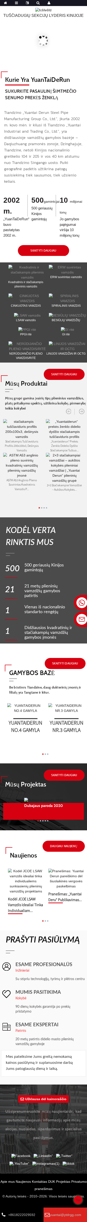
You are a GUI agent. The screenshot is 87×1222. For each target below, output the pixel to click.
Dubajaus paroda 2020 (43, 805)
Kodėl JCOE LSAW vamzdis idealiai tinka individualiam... (25, 902)
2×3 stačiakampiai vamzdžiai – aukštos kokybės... (64, 487)
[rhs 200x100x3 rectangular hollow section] (21, 429)
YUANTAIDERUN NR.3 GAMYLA (66, 725)
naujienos (23, 855)
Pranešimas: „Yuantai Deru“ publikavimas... (65, 896)
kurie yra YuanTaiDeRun (37, 79)
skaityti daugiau (43, 250)
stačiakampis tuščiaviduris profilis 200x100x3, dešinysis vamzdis (22, 445)
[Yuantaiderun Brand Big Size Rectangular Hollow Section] (64, 429)
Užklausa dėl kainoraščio (45, 1099)
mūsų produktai (26, 383)
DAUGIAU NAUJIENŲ (63, 846)
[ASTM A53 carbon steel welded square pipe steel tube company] (21, 465)
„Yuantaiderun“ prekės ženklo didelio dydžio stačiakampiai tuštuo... (64, 445)
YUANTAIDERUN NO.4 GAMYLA (25, 725)
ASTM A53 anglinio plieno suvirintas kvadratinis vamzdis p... (22, 484)
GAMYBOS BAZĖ (32, 672)
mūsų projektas (25, 784)
